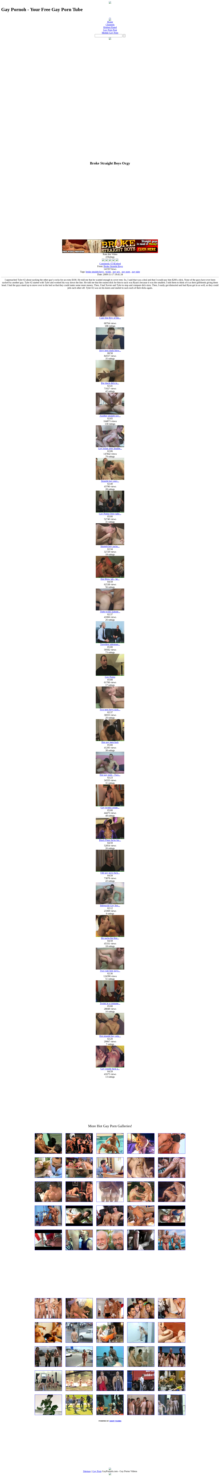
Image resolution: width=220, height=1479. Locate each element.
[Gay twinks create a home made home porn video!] (110, 805)
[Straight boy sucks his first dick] (110, 544)
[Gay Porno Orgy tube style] (110, 511)
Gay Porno (110, 677)
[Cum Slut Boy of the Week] (110, 315)
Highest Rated (110, 27)
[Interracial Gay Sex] (110, 903)
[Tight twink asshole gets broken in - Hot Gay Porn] (110, 609)
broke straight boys (95, 271)
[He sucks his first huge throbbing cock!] (110, 936)
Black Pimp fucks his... (110, 840)
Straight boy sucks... (110, 546)
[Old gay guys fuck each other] (110, 870)
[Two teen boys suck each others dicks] (110, 707)
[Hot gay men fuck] (110, 740)
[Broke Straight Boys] (110, 252)
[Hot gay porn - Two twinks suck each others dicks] (110, 773)
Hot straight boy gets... (110, 1036)
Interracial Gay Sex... (110, 905)
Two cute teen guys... (110, 971)
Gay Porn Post (110, 30)
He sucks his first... (110, 938)
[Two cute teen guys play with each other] (110, 968)
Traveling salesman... (110, 644)
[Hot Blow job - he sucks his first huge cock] (110, 577)
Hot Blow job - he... (110, 579)
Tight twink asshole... (110, 611)
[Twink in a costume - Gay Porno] (110, 1001)
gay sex (116, 271)
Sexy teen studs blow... (110, 350)
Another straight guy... (110, 416)
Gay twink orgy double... (110, 448)
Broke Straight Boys (113, 266)
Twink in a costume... (110, 1003)
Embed (117, 263)
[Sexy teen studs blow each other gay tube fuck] (110, 348)
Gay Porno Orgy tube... (110, 513)
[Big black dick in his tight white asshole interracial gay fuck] (110, 381)
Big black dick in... (110, 383)
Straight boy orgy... (110, 481)
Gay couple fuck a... (110, 1068)
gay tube (136, 271)
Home (110, 22)
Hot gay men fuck (110, 742)
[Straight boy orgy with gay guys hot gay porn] (110, 479)
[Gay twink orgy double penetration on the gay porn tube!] (110, 446)
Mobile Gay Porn (110, 32)
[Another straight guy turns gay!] (110, 413)
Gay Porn (96, 1471)
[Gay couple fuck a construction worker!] (110, 1066)
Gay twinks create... (110, 807)
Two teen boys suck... (110, 709)
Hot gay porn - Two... (110, 775)
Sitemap (87, 1471)
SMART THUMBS (115, 1421)
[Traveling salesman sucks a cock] (110, 642)
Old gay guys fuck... (110, 873)
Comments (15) (106, 263)
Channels (110, 24)
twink (108, 271)
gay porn (126, 271)
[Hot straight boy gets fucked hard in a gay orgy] (110, 1034)
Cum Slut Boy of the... (110, 318)
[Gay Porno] (110, 675)
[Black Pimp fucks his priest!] (110, 838)
